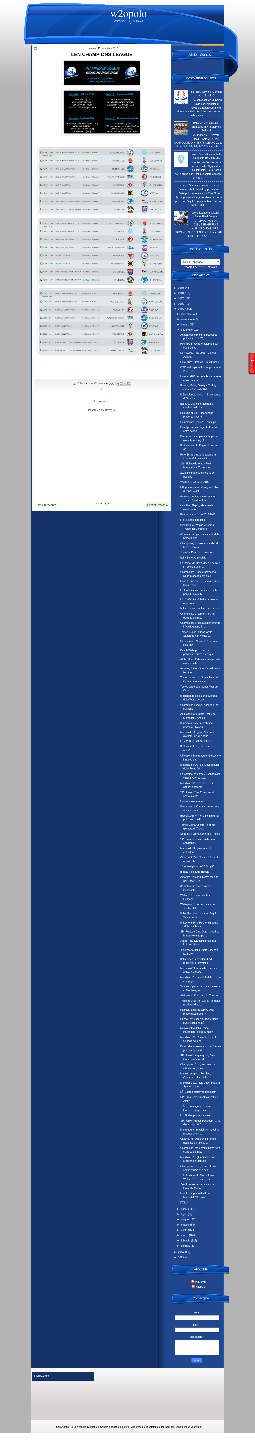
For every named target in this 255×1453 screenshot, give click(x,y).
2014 (181, 1252)
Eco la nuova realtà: (191, 801)
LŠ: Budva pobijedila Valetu (196, 1115)
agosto (185, 1208)
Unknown (200, 1281)
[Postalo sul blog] (121, 384)
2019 (181, 288)
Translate (211, 266)
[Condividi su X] (125, 384)
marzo (185, 1235)
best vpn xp (177, 1427)
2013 (181, 1257)
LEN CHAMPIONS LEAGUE (196, 741)
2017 (181, 298)
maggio (185, 1224)
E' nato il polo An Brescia (194, 871)
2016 (181, 303)
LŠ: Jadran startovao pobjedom (198, 1091)
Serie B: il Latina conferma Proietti (200, 833)
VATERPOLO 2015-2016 (194, 481)
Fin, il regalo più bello (192, 519)
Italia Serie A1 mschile (193, 557)
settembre (187, 329)
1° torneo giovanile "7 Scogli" (197, 866)
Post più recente (46, 504)
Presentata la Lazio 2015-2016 (197, 514)
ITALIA (184, 1202)
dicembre (186, 314)
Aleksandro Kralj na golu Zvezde (199, 995)
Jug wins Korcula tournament (197, 552)
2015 (181, 309)
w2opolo (128, 13)
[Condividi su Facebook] (129, 384)
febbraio (186, 1240)
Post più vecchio (157, 504)
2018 (181, 293)
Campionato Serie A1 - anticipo (198, 422)
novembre (187, 319)
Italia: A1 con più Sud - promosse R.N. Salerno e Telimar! (206, 126)
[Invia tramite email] (117, 384)
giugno (185, 1219)
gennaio (186, 1245)
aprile (184, 1230)
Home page (101, 503)
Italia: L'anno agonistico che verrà (199, 608)
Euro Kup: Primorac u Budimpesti (199, 361)
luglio (184, 1214)
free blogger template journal (153, 1427)
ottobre (185, 324)
